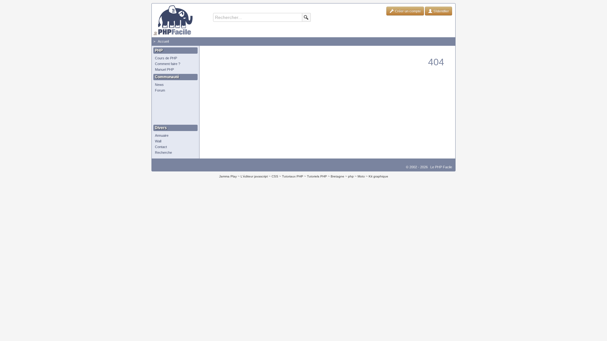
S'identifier (440, 11)
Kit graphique (378, 176)
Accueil (163, 41)
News (159, 85)
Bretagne (337, 176)
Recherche (163, 152)
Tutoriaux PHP (292, 176)
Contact (161, 147)
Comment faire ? (167, 64)
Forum (160, 90)
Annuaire (162, 135)
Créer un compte (407, 11)
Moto (361, 176)
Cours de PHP (166, 58)
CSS (275, 176)
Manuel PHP (164, 69)
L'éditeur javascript (254, 176)
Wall (158, 141)
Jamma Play (228, 176)
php (351, 176)
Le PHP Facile (441, 167)
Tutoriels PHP (317, 176)
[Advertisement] (174, 109)
